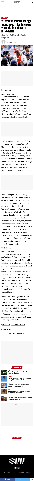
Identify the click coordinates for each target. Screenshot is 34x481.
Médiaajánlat (21, 472)
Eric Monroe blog (18, 324)
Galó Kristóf (13, 42)
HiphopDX (6, 324)
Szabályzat (14, 472)
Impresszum (7, 472)
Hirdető (28, 472)
